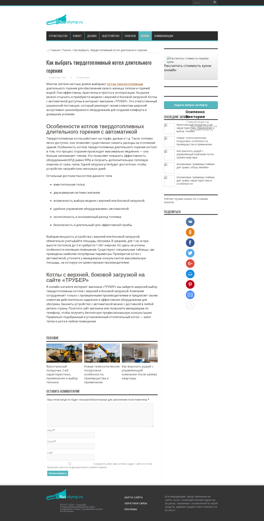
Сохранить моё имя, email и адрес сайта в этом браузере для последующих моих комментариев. (99, 465)
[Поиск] (215, 2)
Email (50, 441)
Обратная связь (135, 503)
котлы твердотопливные (125, 84)
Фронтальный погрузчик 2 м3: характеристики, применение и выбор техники (62, 374)
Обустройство (110, 36)
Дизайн (92, 36)
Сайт (50, 452)
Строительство (58, 36)
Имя (49, 430)
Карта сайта (133, 497)
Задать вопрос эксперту (191, 105)
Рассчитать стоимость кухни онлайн (187, 67)
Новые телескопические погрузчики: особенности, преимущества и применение (102, 374)
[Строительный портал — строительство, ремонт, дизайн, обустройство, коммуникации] (64, 22)
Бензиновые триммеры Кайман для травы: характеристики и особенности (196, 180)
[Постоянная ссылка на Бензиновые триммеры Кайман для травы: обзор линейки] (169, 172)
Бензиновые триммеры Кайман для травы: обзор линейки (196, 165)
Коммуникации (163, 36)
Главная (55, 50)
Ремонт (77, 36)
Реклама (130, 509)
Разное (145, 36)
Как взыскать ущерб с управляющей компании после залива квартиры (139, 372)
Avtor (64, 77)
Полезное (130, 36)
